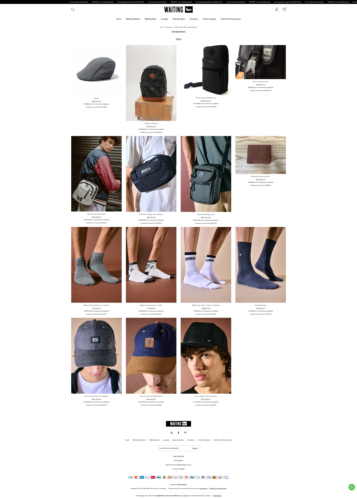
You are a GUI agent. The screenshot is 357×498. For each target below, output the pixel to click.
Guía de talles (179, 19)
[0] (283, 10)
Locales (164, 19)
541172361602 (178, 456)
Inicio (118, 19)
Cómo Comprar (209, 19)
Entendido (217, 496)
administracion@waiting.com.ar (178, 465)
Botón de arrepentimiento (218, 488)
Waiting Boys (150, 19)
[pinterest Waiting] (185, 433)
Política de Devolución (231, 19)
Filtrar (178, 39)
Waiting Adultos (133, 19)
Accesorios (168, 27)
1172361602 (178, 461)
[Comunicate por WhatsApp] (352, 487)
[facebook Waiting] (178, 433)
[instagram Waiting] (172, 433)
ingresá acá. (204, 488)
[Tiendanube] (178, 485)
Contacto (194, 19)
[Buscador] (74, 10)
